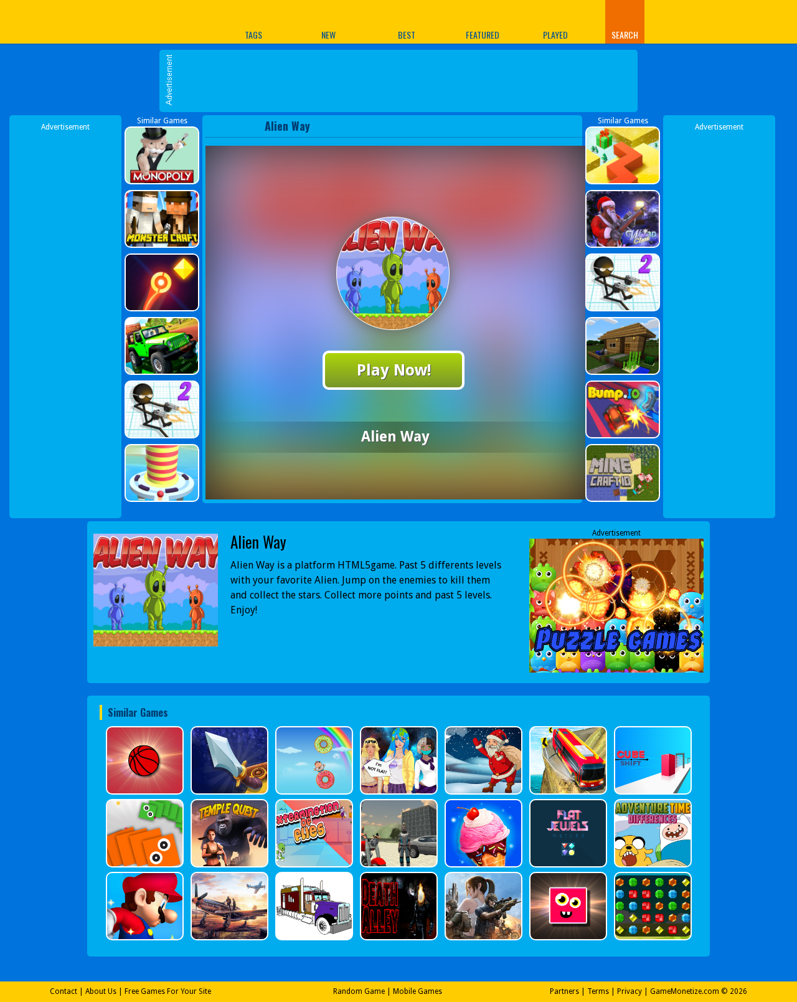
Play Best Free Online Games (136, 21)
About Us (100, 991)
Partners (564, 991)
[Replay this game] (572, 126)
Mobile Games (417, 991)
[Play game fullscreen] (551, 125)
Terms (598, 991)
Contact (63, 991)
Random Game (359, 991)
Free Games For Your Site (168, 991)
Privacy (629, 991)
